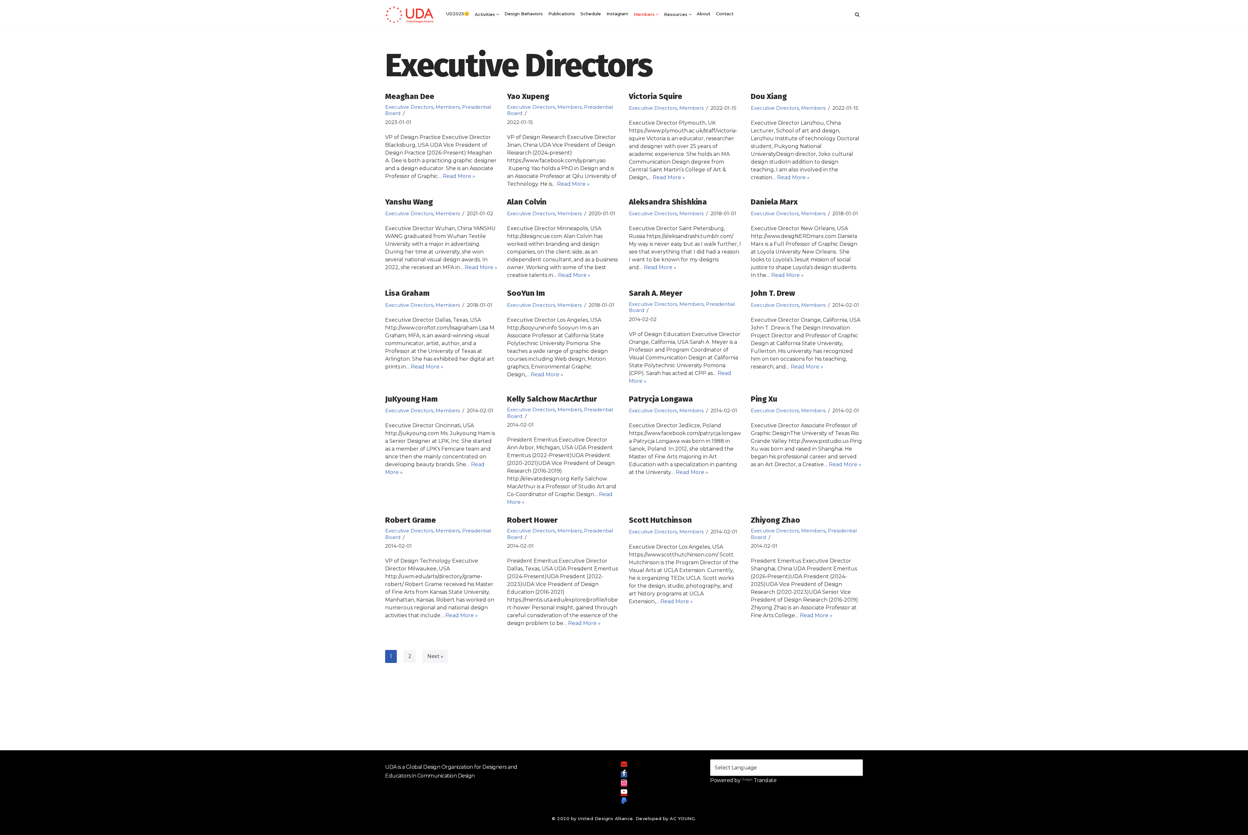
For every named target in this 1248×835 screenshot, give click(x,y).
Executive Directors (409, 107)
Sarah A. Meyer (655, 293)
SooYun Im (526, 293)
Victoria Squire (655, 96)
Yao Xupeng (528, 96)
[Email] (624, 765)
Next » (435, 656)
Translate (765, 780)
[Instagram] (624, 783)
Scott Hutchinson (660, 520)
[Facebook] (624, 774)
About (703, 13)
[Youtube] (624, 793)
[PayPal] (624, 802)
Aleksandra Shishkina (668, 201)
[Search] (857, 14)
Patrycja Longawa (661, 399)
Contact (725, 13)
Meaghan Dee (409, 96)
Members (448, 107)
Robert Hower (532, 520)
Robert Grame (410, 520)
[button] (498, 14)
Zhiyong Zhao (775, 520)
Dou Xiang (769, 96)
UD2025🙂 (457, 13)
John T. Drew (773, 293)
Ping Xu (764, 399)
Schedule (590, 13)
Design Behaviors (523, 13)
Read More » (459, 176)
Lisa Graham (407, 293)
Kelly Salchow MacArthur (552, 399)
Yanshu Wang (409, 201)
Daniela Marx (774, 201)
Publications (561, 13)
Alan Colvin (527, 201)
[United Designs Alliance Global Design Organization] (409, 14)
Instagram (617, 13)
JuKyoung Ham (411, 399)
